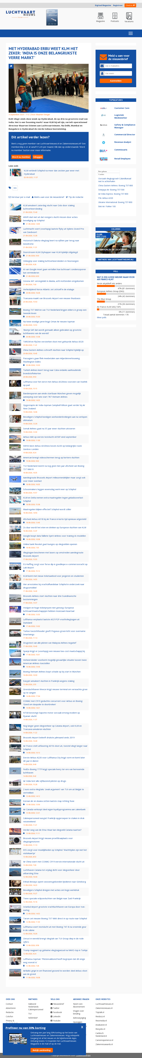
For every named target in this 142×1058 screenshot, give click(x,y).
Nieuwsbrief (58, 1004)
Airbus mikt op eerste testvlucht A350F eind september (50, 436)
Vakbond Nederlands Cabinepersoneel (35, 1007)
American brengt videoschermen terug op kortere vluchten (51, 457)
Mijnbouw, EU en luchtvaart (112, 249)
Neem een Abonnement (79, 1005)
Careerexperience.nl (104, 1040)
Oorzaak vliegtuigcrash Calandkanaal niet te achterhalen (114, 180)
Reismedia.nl (101, 1020)
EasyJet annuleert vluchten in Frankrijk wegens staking (48, 681)
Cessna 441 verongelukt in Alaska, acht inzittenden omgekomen (53, 281)
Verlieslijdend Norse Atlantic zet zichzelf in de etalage (48, 289)
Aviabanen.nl (101, 1024)
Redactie (10, 1012)
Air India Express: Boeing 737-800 (113, 194)
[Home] (20, 14)
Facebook (57, 1012)
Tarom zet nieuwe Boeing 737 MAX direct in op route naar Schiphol (55, 918)
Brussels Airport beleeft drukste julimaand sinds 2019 (49, 737)
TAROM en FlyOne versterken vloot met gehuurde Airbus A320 (53, 341)
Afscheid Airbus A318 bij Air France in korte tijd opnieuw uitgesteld (54, 519)
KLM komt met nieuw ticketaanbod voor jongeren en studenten (53, 575)
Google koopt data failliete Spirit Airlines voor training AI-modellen (54, 535)
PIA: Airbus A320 (105, 198)
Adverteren (11, 1008)
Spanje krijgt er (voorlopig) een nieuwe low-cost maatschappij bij (54, 651)
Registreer (118, 5)
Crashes (101, 174)
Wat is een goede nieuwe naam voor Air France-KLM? (116, 278)
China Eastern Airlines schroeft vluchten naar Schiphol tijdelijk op (53, 350)
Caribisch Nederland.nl (101, 1034)
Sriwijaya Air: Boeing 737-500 (111, 189)
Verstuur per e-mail (20, 197)
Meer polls (101, 317)
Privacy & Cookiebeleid (11, 1022)
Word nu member (21, 156)
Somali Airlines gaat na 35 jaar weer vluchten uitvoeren (49, 428)
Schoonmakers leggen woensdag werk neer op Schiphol (49, 489)
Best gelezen (102, 171)
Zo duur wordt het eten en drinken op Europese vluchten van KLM (54, 527)
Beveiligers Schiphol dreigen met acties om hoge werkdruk (51, 890)
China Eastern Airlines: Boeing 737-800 (115, 185)
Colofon (9, 1016)
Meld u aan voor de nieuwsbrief (49, 197)
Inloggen (37, 156)
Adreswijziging (79, 1017)
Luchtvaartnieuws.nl (104, 1004)
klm (15, 188)
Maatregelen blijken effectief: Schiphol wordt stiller (47, 509)
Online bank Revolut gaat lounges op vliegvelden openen (50, 544)
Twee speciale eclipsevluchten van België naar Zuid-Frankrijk (52, 898)
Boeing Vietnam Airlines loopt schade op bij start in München (52, 671)
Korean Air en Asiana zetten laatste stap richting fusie (48, 801)
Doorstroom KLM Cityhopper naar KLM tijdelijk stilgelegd (50, 252)
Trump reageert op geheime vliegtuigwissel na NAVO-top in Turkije (55, 950)
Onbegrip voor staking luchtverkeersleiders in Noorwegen (51, 261)
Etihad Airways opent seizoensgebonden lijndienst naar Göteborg (54, 881)
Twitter (56, 1008)
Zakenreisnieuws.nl (104, 1008)
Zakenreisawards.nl (104, 1044)
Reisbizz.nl (100, 1016)
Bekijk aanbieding (42, 1050)
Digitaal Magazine (103, 5)
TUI (29, 1013)
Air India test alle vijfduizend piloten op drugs (44, 781)
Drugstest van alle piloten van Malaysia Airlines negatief (49, 642)
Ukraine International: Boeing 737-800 (115, 202)
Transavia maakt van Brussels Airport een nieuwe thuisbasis (51, 298)
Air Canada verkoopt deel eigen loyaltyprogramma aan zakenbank (54, 809)
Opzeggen (77, 1022)
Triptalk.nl (100, 1012)
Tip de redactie (76, 197)
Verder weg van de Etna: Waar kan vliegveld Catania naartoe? (52, 829)
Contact (9, 1004)
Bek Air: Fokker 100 (107, 206)
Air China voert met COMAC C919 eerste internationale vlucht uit (53, 861)
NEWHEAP (33, 1017)
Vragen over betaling (78, 1012)
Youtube (56, 1020)
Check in (129, 5)
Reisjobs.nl (100, 1029)
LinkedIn (56, 1016)
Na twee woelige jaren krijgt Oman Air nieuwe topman (49, 321)
